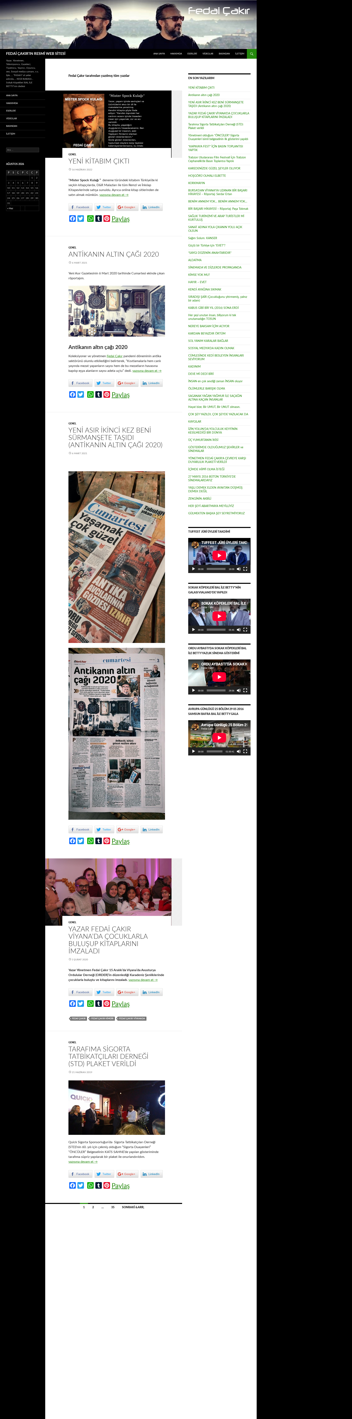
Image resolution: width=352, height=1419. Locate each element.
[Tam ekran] (245, 569)
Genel (72, 154)
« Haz (10, 208)
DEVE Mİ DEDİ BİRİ (201, 374)
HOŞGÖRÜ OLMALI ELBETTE (207, 175)
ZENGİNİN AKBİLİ (199, 498)
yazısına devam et (114, 195)
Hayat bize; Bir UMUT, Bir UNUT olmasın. (214, 407)
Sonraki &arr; (133, 1207)
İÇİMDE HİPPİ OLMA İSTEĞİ (206, 469)
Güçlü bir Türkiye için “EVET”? (206, 245)
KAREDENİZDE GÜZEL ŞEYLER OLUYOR (214, 168)
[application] (219, 555)
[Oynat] (193, 569)
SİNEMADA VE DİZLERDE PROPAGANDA (214, 267)
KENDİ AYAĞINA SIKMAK (204, 289)
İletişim (239, 54)
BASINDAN (224, 54)
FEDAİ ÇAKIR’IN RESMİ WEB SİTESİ (35, 54)
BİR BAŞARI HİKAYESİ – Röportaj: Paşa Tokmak (218, 209)
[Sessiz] (239, 569)
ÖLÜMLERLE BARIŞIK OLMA (206, 388)
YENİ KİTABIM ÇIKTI (99, 161)
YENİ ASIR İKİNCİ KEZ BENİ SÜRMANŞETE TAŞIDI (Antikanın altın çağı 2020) (115, 437)
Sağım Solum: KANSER (202, 238)
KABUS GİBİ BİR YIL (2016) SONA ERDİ (213, 308)
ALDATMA (194, 260)
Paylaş (121, 219)
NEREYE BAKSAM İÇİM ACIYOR (208, 326)
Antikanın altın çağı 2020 (113, 254)
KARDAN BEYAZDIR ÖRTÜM (207, 333)
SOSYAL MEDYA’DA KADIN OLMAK (211, 348)
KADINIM (194, 366)
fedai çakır (79, 1018)
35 (112, 1207)
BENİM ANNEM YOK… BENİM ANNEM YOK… (217, 201)
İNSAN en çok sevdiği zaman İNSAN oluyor (215, 381)
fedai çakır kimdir (102, 1018)
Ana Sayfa (159, 54)
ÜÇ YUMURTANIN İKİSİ (203, 440)
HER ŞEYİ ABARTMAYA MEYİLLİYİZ (211, 506)
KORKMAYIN (196, 183)
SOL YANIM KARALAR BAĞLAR (208, 341)
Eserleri (192, 54)
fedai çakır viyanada (132, 1018)
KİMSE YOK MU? (199, 275)
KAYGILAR (194, 421)
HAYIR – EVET (197, 282)
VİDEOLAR (207, 54)
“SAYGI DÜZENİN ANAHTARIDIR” (209, 253)
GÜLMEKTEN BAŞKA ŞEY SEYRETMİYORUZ (216, 513)
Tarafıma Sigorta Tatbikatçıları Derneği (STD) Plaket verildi (108, 1056)
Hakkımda (176, 54)
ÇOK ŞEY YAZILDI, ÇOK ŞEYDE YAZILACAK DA (218, 414)
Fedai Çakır (115, 356)
